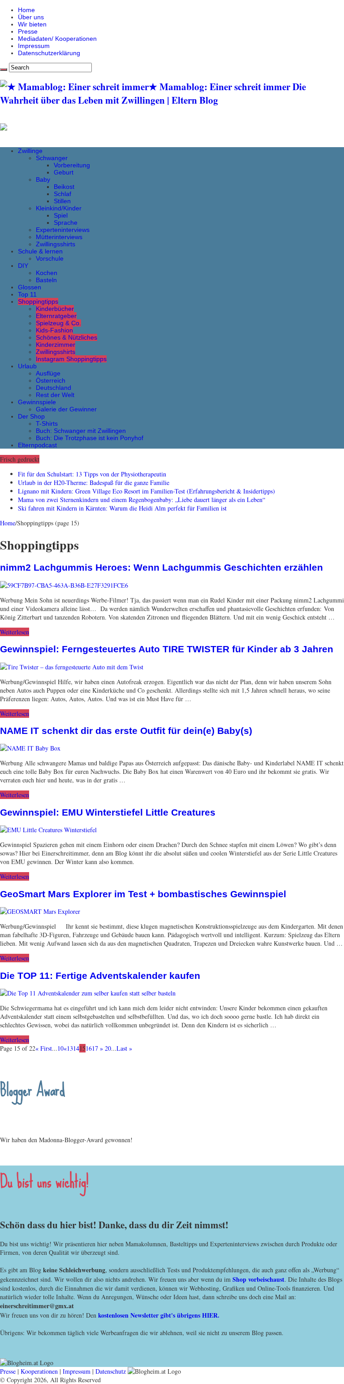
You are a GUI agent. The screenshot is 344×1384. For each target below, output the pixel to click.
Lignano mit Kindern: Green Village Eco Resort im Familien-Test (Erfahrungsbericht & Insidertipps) (146, 491)
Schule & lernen (40, 251)
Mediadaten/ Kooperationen (57, 38)
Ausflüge (48, 373)
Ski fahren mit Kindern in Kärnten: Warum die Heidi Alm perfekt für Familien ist (122, 508)
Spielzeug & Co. (58, 323)
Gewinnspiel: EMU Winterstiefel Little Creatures (107, 812)
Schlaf (62, 193)
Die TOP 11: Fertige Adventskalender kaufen (100, 975)
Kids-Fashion (54, 330)
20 (108, 1048)
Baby (43, 179)
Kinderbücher (55, 308)
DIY (23, 265)
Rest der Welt (55, 394)
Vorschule (50, 258)
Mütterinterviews (59, 236)
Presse (28, 31)
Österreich (50, 380)
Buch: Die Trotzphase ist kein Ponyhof (89, 437)
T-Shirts (47, 423)
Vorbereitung (72, 165)
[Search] (3, 69)
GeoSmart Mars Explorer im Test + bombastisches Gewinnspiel (143, 894)
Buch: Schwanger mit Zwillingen (81, 430)
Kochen (46, 272)
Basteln (46, 280)
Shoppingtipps (38, 301)
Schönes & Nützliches (66, 337)
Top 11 (27, 294)
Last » (124, 1048)
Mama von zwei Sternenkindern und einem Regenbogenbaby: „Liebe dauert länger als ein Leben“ (141, 499)
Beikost (64, 186)
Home (26, 9)
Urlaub (27, 366)
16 (89, 1048)
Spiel (61, 215)
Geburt (63, 172)
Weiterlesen (14, 632)
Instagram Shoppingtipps (71, 358)
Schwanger (52, 158)
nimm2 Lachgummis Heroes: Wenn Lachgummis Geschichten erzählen (161, 567)
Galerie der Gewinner (66, 409)
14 (76, 1048)
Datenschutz (110, 1371)
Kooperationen (39, 1371)
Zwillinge (30, 150)
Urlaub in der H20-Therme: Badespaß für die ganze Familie (93, 482)
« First (43, 1048)
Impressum (34, 45)
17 (95, 1048)
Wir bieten (32, 24)
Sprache (65, 222)
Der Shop (31, 416)
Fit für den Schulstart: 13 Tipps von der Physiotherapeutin (92, 474)
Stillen (62, 201)
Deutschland (53, 387)
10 (60, 1048)
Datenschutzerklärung (49, 53)
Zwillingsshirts (55, 244)
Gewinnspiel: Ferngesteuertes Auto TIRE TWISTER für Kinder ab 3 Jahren (166, 649)
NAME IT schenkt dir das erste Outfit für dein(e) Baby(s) (126, 730)
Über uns (31, 17)
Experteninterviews (63, 229)
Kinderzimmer (55, 344)
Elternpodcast (37, 445)
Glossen (29, 287)
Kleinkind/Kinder (59, 208)
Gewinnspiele (37, 402)
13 (70, 1048)
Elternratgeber (56, 315)
